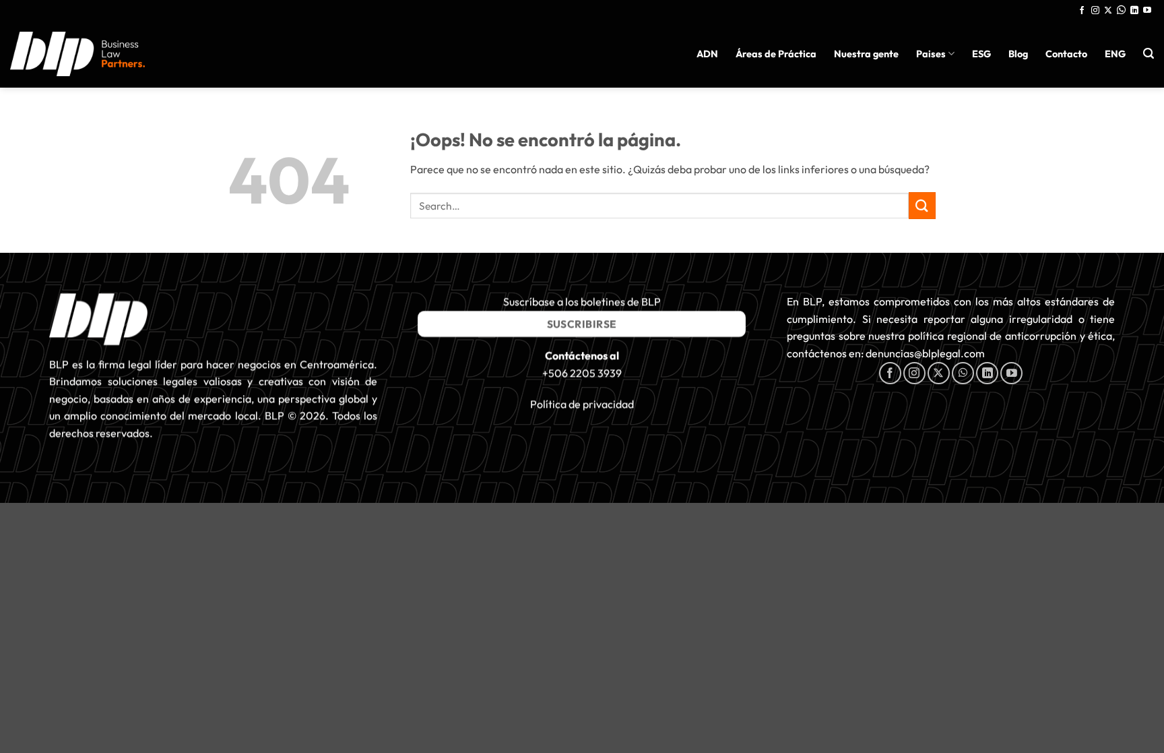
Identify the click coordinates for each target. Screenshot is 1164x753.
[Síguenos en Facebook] (1082, 11)
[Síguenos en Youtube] (1147, 11)
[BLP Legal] (77, 54)
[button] (1148, 53)
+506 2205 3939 (582, 373)
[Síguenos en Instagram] (1095, 11)
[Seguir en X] (1108, 11)
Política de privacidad (582, 404)
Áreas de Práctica (776, 54)
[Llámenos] (1121, 11)
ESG (981, 54)
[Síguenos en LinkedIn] (1134, 11)
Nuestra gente (866, 54)
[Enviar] (922, 205)
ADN (707, 54)
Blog (1018, 54)
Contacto (1066, 54)
